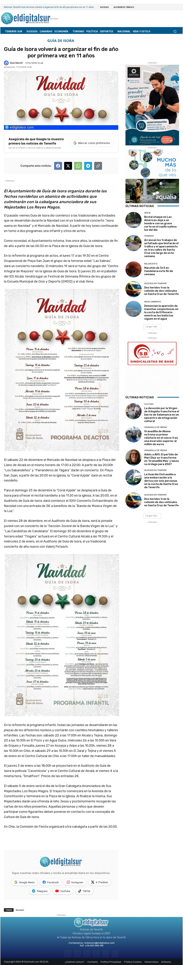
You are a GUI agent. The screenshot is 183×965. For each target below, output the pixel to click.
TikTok (86, 891)
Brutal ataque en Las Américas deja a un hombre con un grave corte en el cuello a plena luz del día (160, 223)
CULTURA (148, 404)
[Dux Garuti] (7, 63)
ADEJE (147, 213)
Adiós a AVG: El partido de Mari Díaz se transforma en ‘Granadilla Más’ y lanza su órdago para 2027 (161, 459)
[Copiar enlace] (98, 166)
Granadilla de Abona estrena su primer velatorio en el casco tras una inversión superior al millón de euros (161, 438)
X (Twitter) (102, 882)
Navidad (20, 910)
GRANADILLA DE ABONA (155, 427)
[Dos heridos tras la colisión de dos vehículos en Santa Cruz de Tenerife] (133, 289)
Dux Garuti (16, 63)
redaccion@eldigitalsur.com (99, 943)
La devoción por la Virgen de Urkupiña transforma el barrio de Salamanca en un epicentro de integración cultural (161, 415)
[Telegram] (86, 953)
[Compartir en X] (68, 166)
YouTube (65, 891)
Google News (27, 882)
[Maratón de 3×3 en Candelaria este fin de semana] (133, 269)
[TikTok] (96, 953)
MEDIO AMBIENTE (152, 302)
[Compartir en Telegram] (88, 166)
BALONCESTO (150, 264)
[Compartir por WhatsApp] (78, 166)
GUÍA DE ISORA (60, 40)
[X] (105, 953)
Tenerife (149, 236)
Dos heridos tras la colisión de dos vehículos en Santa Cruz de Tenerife (161, 291)
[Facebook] (67, 953)
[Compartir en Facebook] (58, 166)
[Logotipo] (26, 18)
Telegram (42, 891)
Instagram (77, 882)
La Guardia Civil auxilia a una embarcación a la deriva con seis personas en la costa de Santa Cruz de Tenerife (161, 481)
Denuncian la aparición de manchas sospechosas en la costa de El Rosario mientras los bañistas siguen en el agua (161, 312)
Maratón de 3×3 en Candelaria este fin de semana (158, 271)
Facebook (53, 882)
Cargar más (151, 326)
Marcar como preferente (94, 143)
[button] (175, 31)
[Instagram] (77, 953)
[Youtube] (115, 953)
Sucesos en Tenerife (155, 283)
